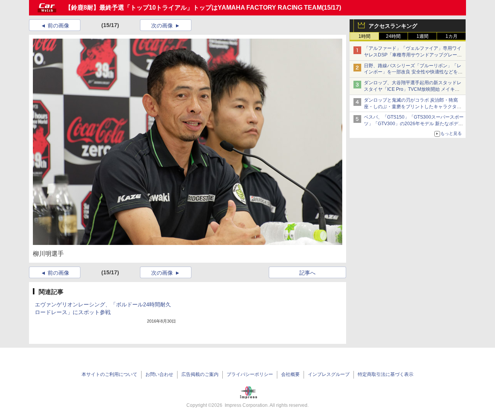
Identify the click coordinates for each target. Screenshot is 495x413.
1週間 (422, 36)
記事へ (307, 273)
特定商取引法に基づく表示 (385, 374)
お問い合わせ (159, 374)
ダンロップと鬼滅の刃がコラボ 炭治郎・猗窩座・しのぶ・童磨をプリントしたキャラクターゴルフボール (412, 106)
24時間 (393, 36)
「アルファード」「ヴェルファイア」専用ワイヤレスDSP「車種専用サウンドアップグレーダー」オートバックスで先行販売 (413, 55)
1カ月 (451, 36)
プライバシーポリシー (250, 374)
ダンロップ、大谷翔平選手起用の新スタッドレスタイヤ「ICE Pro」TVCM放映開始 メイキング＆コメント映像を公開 (412, 89)
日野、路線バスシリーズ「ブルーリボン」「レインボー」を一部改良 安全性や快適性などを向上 (413, 72)
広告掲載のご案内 (199, 374)
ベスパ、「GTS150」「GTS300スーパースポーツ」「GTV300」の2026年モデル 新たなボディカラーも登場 (414, 123)
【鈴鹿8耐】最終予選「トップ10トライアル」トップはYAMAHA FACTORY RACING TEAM (193, 7)
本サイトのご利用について (109, 374)
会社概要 (290, 374)
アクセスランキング (393, 26)
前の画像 (58, 25)
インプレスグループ (329, 374)
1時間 (364, 36)
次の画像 (162, 25)
